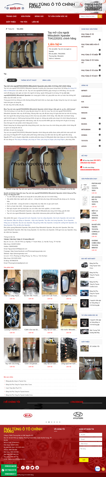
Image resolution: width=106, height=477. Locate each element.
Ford (83, 118)
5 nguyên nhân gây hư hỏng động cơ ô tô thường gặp (95, 303)
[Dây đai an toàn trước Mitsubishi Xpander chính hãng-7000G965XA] (50, 316)
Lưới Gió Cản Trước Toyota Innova (50, 296)
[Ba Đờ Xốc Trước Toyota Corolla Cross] (31, 282)
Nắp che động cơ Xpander (21, 220)
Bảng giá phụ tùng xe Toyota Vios (16, 381)
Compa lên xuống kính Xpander (63, 223)
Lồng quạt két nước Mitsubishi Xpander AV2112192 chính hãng (68, 364)
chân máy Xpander (37, 220)
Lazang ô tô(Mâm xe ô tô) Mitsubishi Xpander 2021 (12, 330)
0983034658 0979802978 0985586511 (10, 470)
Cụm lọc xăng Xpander (44, 218)
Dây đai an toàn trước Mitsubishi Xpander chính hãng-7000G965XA (50, 330)
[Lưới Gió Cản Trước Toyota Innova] (50, 282)
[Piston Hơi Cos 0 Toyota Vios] (85, 187)
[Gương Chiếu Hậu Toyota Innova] (85, 244)
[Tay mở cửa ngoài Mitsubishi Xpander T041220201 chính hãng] (25, 51)
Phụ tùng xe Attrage (21, 139)
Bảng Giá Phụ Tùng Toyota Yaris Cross (95, 266)
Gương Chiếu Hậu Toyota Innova (96, 244)
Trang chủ (11, 29)
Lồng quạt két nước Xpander (27, 218)
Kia (82, 102)
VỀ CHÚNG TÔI (94, 346)
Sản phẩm (20, 29)
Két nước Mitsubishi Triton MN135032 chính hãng (68, 330)
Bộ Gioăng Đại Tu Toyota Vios (96, 200)
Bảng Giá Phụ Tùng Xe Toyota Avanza (17, 391)
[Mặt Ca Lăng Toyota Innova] (12, 282)
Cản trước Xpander (59, 218)
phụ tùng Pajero (59, 139)
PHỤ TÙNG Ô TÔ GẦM (89, 70)
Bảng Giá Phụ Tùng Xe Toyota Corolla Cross (19, 395)
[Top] (103, 469)
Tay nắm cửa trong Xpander (54, 220)
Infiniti (84, 90)
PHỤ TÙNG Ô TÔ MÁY (89, 76)
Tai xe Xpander (68, 220)
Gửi (84, 460)
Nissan (84, 113)
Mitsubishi (85, 129)
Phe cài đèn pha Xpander (21, 225)
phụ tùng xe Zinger (47, 139)
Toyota (84, 141)
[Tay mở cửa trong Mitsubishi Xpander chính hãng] (12, 350)
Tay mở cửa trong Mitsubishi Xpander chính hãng (12, 364)
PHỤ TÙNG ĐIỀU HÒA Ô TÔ (90, 46)
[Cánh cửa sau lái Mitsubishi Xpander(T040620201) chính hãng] (31, 316)
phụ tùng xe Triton (34, 139)
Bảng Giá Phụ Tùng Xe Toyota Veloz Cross (19, 384)
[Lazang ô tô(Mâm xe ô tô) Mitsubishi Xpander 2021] (12, 316)
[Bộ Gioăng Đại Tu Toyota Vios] (85, 200)
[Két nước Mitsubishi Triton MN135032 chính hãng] (68, 316)
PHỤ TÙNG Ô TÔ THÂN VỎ (90, 61)
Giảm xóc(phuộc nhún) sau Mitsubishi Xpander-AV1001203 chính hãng (31, 364)
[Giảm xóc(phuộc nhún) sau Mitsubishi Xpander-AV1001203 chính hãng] (31, 350)
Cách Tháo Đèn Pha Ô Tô (13, 388)
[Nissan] (78, 415)
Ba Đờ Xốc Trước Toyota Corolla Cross (31, 296)
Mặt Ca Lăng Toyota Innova (12, 296)
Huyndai (85, 107)
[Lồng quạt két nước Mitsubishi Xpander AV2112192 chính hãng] (68, 350)
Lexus (84, 146)
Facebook (77, 402)
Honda (84, 135)
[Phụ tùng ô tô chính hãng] (15, 6)
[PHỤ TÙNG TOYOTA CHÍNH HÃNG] (90, 368)
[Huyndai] (28, 415)
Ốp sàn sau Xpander (25, 223)
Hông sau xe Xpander (11, 223)
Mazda (84, 124)
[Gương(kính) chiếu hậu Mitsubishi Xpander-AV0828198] (68, 282)
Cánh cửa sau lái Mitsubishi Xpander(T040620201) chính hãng (31, 330)
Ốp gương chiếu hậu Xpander (43, 223)
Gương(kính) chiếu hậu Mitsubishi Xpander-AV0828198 (69, 296)
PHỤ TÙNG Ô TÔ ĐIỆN (89, 55)
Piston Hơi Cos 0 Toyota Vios (96, 187)
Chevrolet (86, 96)
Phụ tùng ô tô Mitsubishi (87, 35)
